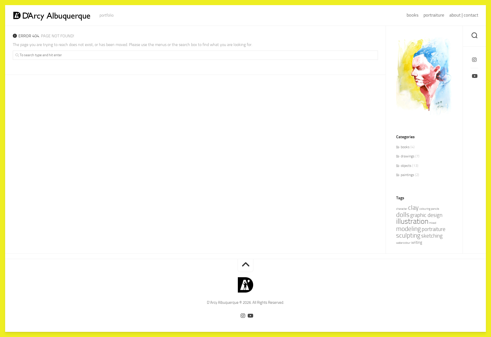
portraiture (433, 15)
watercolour (403, 243)
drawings (408, 156)
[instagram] (474, 60)
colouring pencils (429, 209)
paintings (407, 175)
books (412, 15)
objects (406, 166)
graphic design (426, 215)
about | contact (463, 15)
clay (413, 207)
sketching (432, 236)
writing (416, 242)
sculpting (408, 235)
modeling (408, 229)
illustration (412, 221)
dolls (402, 215)
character (401, 209)
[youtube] (474, 76)
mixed (432, 223)
